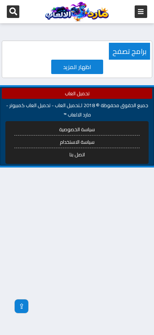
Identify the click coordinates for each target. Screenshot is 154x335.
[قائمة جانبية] (141, 12)
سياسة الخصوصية (77, 129)
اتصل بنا (77, 154)
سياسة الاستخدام (77, 142)
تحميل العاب (77, 93)
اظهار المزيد (77, 66)
